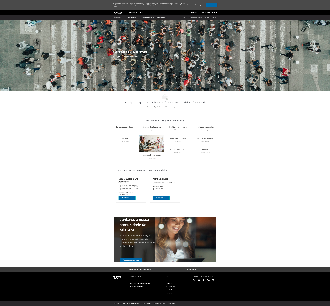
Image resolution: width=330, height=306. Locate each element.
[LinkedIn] (208, 280)
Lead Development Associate (128, 180)
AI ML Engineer (160, 179)
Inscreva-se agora (127, 197)
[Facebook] (203, 280)
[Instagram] (213, 280)
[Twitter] (194, 280)
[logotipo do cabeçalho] (118, 12)
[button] (194, 12)
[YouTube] (199, 280)
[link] (120, 277)
